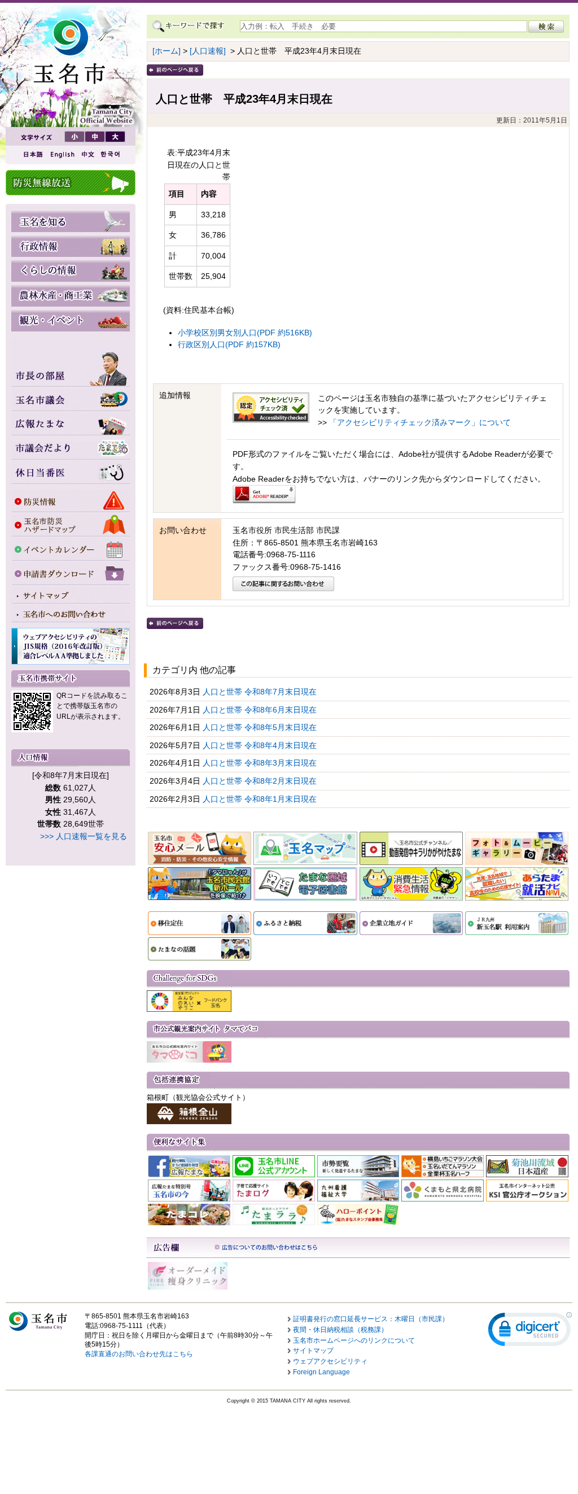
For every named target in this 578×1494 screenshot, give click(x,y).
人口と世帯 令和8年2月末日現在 (261, 780)
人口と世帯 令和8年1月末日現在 (261, 798)
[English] (61, 154)
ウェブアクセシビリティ (330, 1361)
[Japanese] (32, 154)
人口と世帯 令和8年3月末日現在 (261, 762)
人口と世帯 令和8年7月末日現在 (261, 691)
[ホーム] (166, 50)
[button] (530, 1332)
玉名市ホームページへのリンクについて (354, 1340)
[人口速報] (208, 50)
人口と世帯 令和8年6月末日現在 (261, 709)
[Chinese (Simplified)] (87, 154)
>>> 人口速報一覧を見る (83, 836)
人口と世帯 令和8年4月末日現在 (261, 745)
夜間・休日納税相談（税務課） (340, 1330)
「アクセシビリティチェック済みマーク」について (420, 422)
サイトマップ (313, 1351)
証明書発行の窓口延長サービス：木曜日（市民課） (371, 1319)
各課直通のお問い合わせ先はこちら (139, 1354)
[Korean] (110, 154)
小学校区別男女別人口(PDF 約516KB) (245, 332)
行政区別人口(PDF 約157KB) (229, 344)
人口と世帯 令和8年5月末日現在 (261, 727)
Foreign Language (321, 1372)
